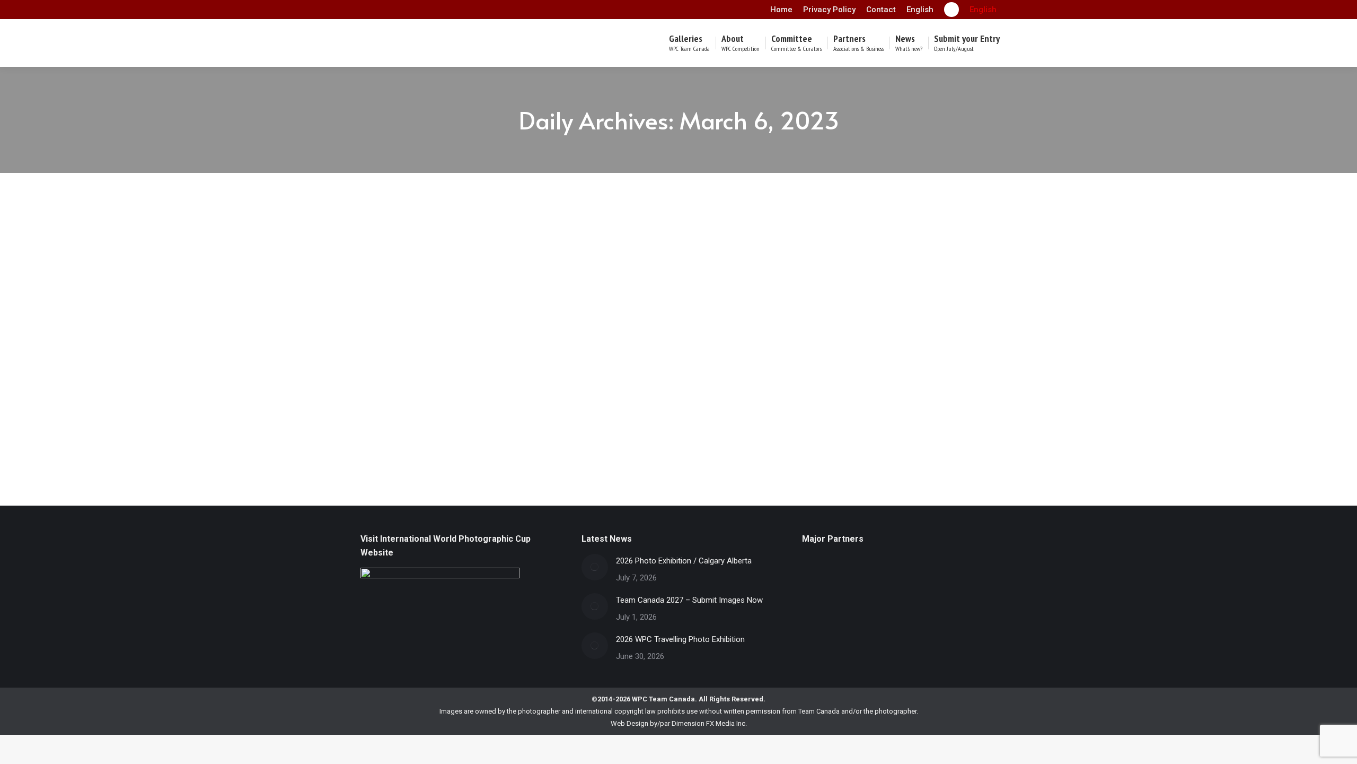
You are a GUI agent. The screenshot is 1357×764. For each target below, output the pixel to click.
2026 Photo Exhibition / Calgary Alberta (684, 561)
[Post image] (594, 567)
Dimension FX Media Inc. (709, 723)
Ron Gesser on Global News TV (438, 339)
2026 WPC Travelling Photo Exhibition (680, 639)
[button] (983, 9)
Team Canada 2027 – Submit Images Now (689, 600)
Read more (389, 448)
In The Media (390, 355)
